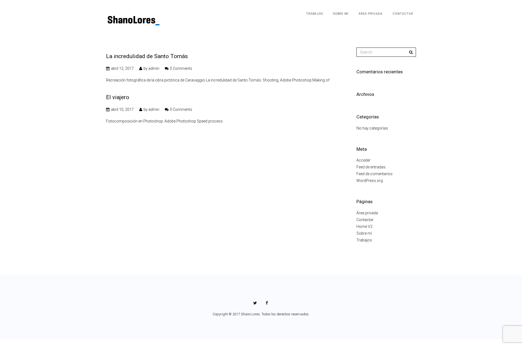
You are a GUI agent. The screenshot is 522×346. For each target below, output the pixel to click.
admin (153, 68)
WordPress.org (369, 180)
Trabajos (364, 240)
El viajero (117, 97)
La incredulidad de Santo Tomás (147, 56)
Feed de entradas (371, 167)
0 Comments (181, 68)
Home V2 (364, 226)
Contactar (365, 220)
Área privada (367, 213)
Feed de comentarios (374, 174)
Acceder (363, 160)
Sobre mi (364, 233)
